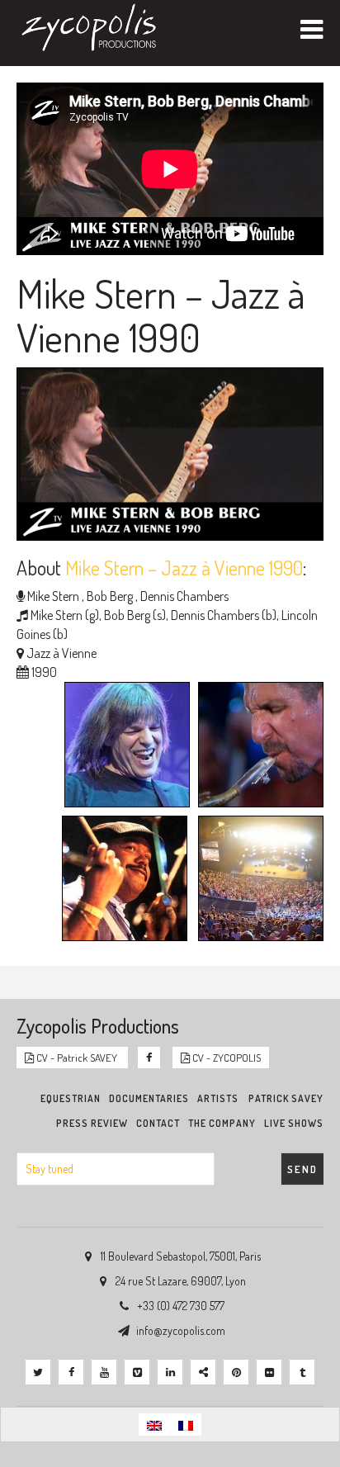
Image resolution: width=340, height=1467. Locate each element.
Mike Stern (53, 596)
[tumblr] (302, 1372)
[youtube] (104, 1372)
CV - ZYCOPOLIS (225, 1057)
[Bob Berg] (256, 746)
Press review (92, 1123)
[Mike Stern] (123, 746)
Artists (217, 1098)
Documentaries (149, 1098)
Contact (158, 1123)
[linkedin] (170, 1372)
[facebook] (71, 1372)
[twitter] (38, 1372)
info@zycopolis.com (180, 1330)
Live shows (293, 1123)
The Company (222, 1123)
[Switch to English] (154, 1424)
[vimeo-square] (137, 1372)
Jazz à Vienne (61, 653)
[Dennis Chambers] (120, 880)
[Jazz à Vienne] (256, 880)
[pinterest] (236, 1372)
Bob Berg (108, 596)
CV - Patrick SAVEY (77, 1057)
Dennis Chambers (183, 596)
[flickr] (269, 1372)
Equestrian (70, 1098)
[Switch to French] (185, 1424)
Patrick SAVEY (285, 1098)
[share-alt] (203, 1372)
